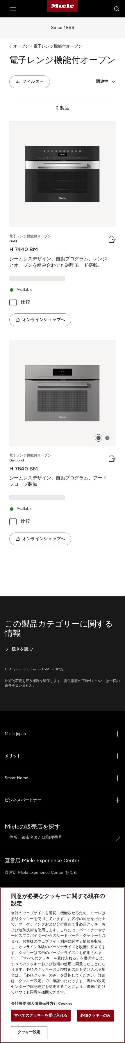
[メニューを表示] (12, 8)
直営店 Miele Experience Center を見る (41, 873)
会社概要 (18, 1004)
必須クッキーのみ (95, 1015)
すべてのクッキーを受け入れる (41, 1015)
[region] (62, 965)
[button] (98, 438)
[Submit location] (118, 838)
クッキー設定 (29, 1032)
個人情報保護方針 (42, 1004)
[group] (62, 223)
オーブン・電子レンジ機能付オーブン (47, 46)
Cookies (65, 1004)
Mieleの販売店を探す (32, 827)
